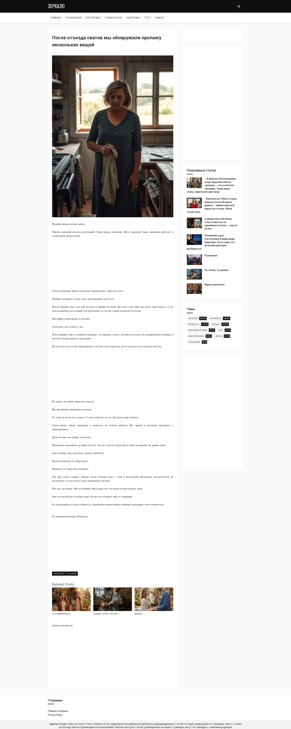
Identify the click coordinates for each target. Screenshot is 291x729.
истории (71, 574)
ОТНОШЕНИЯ (73, 17)
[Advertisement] (112, 261)
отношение (194, 342)
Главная (55, 17)
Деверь (138, 614)
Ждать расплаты (214, 284)
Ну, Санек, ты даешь (216, 270)
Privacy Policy (55, 714)
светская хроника (197, 330)
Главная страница (58, 711)
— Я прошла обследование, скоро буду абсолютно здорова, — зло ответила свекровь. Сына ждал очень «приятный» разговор (211, 185)
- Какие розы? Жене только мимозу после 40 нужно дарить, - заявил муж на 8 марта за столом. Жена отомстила (212, 205)
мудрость (193, 324)
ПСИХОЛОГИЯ (113, 17)
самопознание (196, 336)
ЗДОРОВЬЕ (133, 17)
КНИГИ (159, 17)
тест (220, 330)
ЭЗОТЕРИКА (93, 17)
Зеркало (56, 6)
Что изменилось (61, 614)
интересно (58, 574)
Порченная (210, 255)
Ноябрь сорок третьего (106, 614)
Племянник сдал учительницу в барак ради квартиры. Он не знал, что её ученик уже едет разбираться (211, 242)
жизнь (218, 336)
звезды (216, 324)
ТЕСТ (147, 17)
